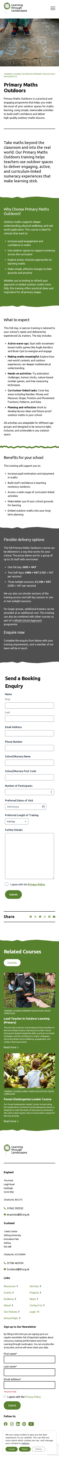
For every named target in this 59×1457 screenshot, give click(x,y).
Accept (11, 1449)
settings (25, 1443)
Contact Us (36, 1305)
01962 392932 (14, 1208)
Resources (10, 1286)
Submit (13, 894)
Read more (10, 1047)
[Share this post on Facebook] (31, 917)
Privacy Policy (36, 884)
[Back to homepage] (14, 8)
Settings (38, 1449)
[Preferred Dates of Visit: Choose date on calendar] (43, 806)
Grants (8, 1292)
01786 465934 (14, 1263)
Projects (34, 1292)
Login (33, 1311)
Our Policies (11, 1311)
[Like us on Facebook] (6, 1424)
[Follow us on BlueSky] (24, 1424)
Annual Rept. (11, 1318)
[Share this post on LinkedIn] (49, 916)
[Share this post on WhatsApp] (45, 917)
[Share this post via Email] (54, 916)
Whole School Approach (28, 620)
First (7, 699)
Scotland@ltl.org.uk (17, 1269)
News (33, 1299)
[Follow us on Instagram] (12, 1424)
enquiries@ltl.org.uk (17, 1214)
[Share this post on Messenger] (40, 917)
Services (34, 1286)
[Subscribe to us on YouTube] (31, 1424)
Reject (25, 1449)
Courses (12, 962)
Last (7, 712)
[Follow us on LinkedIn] (18, 1424)
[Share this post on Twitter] (35, 916)
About (7, 1305)
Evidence (9, 1299)
